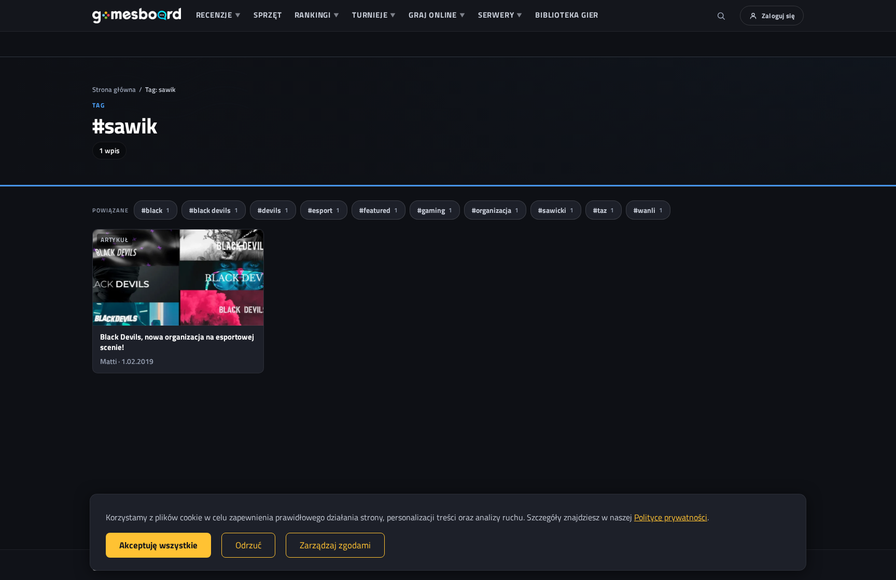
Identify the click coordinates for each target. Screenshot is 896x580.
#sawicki (555, 210)
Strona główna (114, 89)
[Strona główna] (136, 15)
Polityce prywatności (670, 517)
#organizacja (495, 210)
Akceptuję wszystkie (158, 545)
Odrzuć (248, 545)
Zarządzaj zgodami (335, 545)
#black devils (213, 210)
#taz (603, 210)
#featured (378, 210)
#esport (324, 210)
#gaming (434, 210)
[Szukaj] (721, 15)
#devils (273, 210)
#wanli (648, 210)
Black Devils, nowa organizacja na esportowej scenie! (177, 342)
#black (156, 210)
